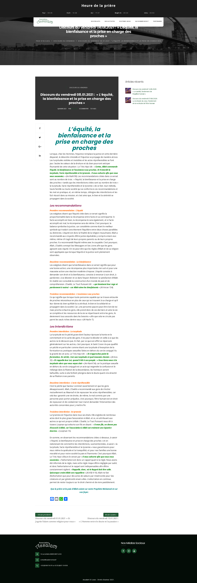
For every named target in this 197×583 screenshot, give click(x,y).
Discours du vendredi (64, 41)
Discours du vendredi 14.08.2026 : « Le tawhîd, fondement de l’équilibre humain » (144, 91)
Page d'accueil (43, 41)
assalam (74, 109)
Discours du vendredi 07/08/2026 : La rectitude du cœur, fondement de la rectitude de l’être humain (145, 100)
